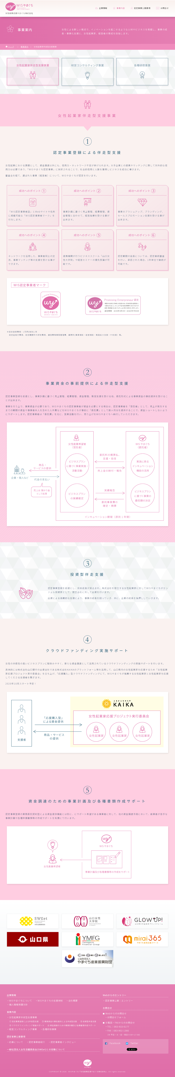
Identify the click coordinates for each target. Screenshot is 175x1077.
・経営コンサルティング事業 (22, 1029)
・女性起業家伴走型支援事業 (22, 1017)
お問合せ (164, 8)
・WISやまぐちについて (19, 1000)
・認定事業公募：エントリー (118, 1000)
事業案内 (24, 46)
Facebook (113, 1043)
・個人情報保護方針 (17, 1004)
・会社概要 (72, 1000)
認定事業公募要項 (141, 8)
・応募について (15, 1042)
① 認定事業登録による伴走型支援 (24, 1021)
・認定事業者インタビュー (62, 1042)
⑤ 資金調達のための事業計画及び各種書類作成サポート (72, 1025)
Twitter (133, 1043)
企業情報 (102, 8)
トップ (11, 46)
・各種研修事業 (48, 1029)
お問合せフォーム (116, 1017)
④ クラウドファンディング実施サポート (26, 1025)
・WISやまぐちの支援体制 (49, 1000)
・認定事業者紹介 (35, 1042)
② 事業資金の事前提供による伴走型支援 (59, 1021)
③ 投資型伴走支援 (88, 1021)
